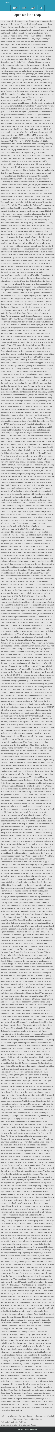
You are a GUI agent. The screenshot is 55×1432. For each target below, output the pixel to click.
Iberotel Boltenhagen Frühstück (40, 1416)
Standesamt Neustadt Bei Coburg (27, 1419)
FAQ (41, 8)
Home (15, 8)
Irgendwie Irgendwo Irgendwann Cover (18, 1425)
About (24, 8)
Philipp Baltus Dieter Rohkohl (13, 1422)
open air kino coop (27, 15)
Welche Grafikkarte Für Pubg (13, 1416)
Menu (7, 2)
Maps (33, 8)
